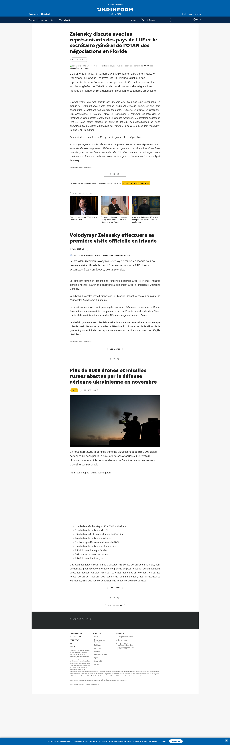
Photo (72, 643)
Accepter (176, 741)
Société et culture (100, 655)
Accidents (97, 664)
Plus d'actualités (115, 605)
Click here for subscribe (136, 183)
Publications (75, 637)
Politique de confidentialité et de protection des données (142, 741)
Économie (42, 20)
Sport (53, 20)
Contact (134, 20)
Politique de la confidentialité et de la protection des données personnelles (126, 646)
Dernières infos (77, 633)
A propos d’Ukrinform (125, 637)
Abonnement (34, 14)
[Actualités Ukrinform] (115, 9)
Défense (97, 651)
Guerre (32, 20)
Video (72, 647)
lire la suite (115, 349)
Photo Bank (45, 14)
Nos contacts (122, 640)
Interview (74, 640)
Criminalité (98, 661)
